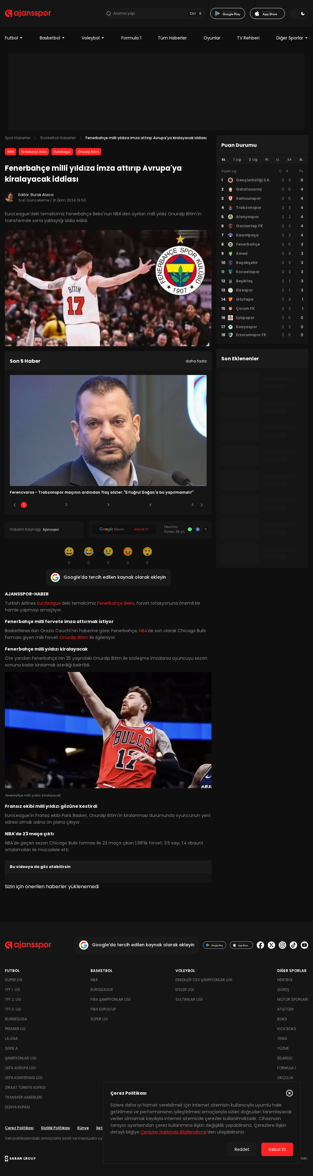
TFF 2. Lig (13, 999)
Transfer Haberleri (23, 1097)
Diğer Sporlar (289, 38)
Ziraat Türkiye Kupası (25, 1087)
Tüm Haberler (172, 38)
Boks (282, 1019)
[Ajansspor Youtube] (304, 945)
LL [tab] (277, 159)
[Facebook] (198, 529)
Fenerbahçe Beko (33, 152)
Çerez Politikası (19, 1127)
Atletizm (285, 1009)
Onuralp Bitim (88, 152)
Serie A (11, 1048)
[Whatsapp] (190, 529)
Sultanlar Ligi (189, 999)
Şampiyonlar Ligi (20, 1058)
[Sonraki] (201, 505)
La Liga (11, 1038)
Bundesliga (16, 1019)
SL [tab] (223, 159)
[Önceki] (14, 505)
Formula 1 (131, 38)
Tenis (282, 1038)
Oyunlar (212, 38)
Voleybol (91, 38)
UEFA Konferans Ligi (23, 1077)
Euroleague (62, 152)
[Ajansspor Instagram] (282, 945)
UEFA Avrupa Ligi (20, 1067)
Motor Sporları (292, 999)
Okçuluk (285, 1077)
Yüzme (283, 1048)
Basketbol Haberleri (58, 137)
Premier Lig (15, 1028)
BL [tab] (301, 159)
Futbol (11, 38)
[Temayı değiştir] (299, 13)
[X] (206, 529)
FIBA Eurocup (103, 1009)
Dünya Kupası (17, 1107)
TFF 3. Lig (13, 1009)
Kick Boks (286, 1028)
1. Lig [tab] (237, 159)
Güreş (283, 989)
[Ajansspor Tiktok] (293, 945)
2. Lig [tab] (253, 159)
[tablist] (262, 159)
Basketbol (50, 38)
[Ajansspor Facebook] (260, 945)
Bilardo (284, 1058)
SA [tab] (289, 159)
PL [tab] (267, 159)
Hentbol (285, 979)
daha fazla (196, 361)
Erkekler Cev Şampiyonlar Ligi (203, 979)
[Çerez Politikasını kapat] (289, 1093)
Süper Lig (13, 979)
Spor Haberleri (18, 137)
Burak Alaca (42, 194)
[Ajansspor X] (271, 945)
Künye (83, 1127)
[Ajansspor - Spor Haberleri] (28, 13)
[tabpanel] (262, 253)
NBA (10, 152)
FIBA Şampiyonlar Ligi (110, 999)
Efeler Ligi (184, 989)
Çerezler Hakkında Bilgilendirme (174, 1132)
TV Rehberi (248, 38)
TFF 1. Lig (12, 989)
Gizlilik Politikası (55, 1127)
